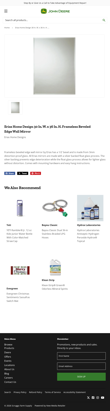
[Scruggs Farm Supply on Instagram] (97, 397)
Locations (9, 365)
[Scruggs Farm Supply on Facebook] (93, 397)
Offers (7, 356)
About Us (9, 369)
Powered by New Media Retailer (50, 405)
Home (7, 27)
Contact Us (10, 382)
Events (7, 360)
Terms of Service (53, 392)
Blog (6, 373)
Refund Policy (35, 392)
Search (7, 392)
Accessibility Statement (74, 392)
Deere (7, 352)
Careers (8, 377)
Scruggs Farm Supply (22, 405)
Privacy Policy (20, 392)
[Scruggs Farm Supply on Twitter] (88, 397)
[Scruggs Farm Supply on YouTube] (102, 397)
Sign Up (81, 376)
